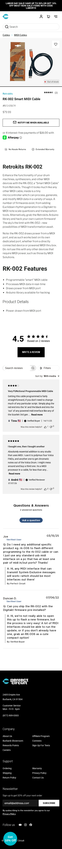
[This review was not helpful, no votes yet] (51, 426)
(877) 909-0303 (11, 715)
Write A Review (31, 352)
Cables (6, 35)
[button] (10, 839)
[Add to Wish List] (55, 44)
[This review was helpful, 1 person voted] (45, 426)
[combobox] (47, 376)
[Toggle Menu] (55, 16)
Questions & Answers (31, 505)
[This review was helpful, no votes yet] (45, 489)
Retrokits (8, 93)
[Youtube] (20, 825)
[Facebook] (30, 825)
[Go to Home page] (5, 16)
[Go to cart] (48, 16)
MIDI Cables (20, 35)
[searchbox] (16, 368)
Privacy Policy (9, 814)
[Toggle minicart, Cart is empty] (48, 16)
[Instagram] (25, 825)
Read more (37, 414)
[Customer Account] (41, 16)
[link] (51, 92)
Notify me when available (33, 122)
